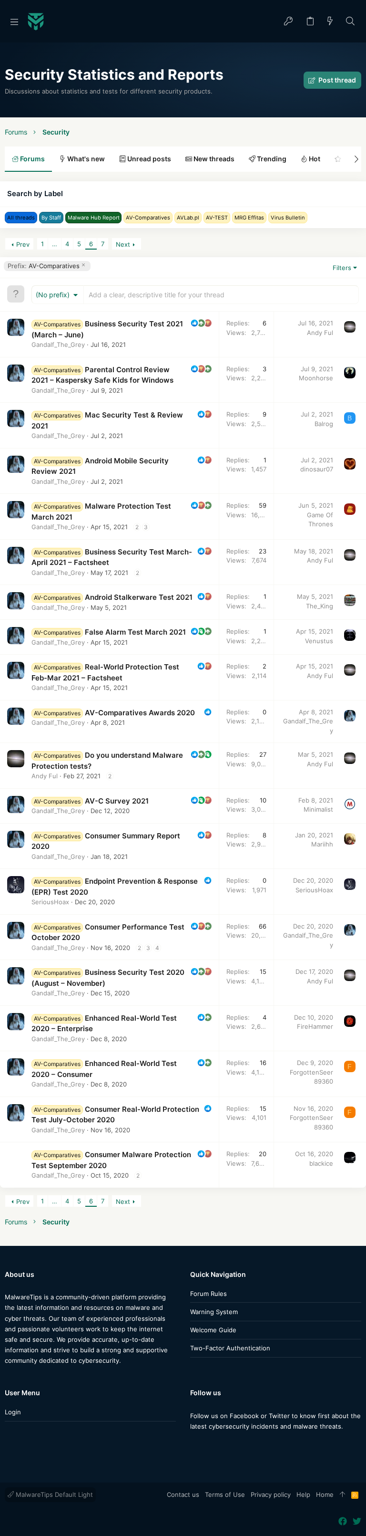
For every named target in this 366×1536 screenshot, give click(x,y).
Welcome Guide (213, 1330)
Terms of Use (225, 1494)
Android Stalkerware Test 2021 (139, 597)
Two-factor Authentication (230, 1348)
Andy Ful (320, 332)
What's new (85, 159)
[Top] (342, 1495)
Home (325, 1494)
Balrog (324, 424)
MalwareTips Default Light (53, 1494)
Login (13, 1412)
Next (123, 244)
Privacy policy (271, 1494)
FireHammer (315, 1026)
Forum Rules (208, 1293)
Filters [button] (342, 268)
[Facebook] (194, 1445)
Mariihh (322, 844)
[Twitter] (208, 1445)
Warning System (214, 1312)
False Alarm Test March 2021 (135, 632)
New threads (213, 159)
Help (303, 1494)
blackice (321, 1163)
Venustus (319, 641)
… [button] (54, 244)
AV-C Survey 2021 (117, 800)
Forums (32, 159)
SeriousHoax (50, 902)
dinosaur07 (316, 469)
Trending (270, 159)
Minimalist (318, 809)
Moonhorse (316, 378)
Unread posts (148, 159)
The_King (319, 606)
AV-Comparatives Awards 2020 (140, 712)
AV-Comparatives (44, 266)
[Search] (350, 21)
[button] (14, 21)
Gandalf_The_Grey (58, 344)
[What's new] (330, 21)
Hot (313, 159)
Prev (23, 244)
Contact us (183, 1494)
